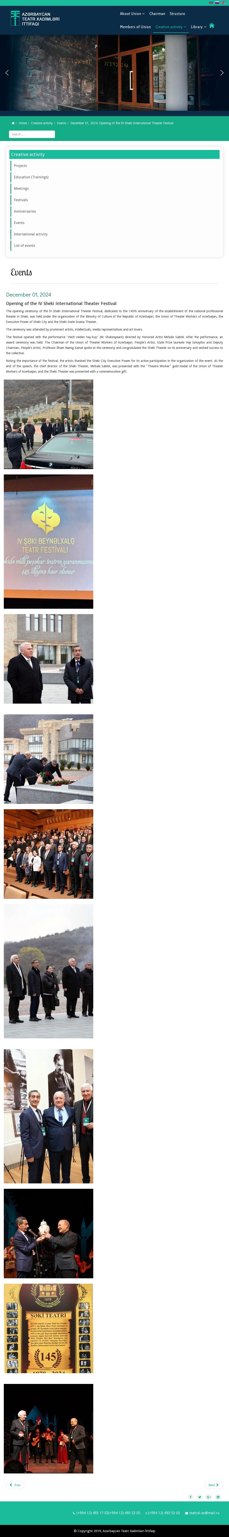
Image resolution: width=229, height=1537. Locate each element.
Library (197, 27)
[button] (7, 72)
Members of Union (135, 27)
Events (61, 123)
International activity (31, 234)
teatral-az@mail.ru (204, 1513)
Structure (177, 13)
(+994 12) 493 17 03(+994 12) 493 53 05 (108, 1513)
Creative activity (169, 27)
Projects (20, 166)
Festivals (21, 200)
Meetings (21, 188)
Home (23, 123)
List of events (24, 245)
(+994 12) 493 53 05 (164, 1513)
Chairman (157, 13)
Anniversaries (25, 211)
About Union (130, 13)
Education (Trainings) (31, 177)
